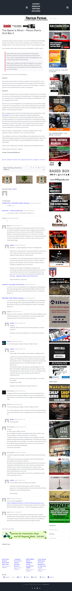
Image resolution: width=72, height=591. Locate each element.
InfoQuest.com (46, 584)
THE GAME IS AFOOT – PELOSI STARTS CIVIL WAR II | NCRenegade (15, 203)
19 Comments (42, 159)
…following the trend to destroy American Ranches (18, 562)
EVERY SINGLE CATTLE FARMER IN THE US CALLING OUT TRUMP (30, 563)
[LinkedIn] (39, 168)
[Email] (43, 168)
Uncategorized (36, 159)
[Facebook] (31, 168)
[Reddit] (36, 168)
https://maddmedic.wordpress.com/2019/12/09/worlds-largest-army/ (25, 503)
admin (4, 159)
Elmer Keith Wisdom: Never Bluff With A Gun (5, 561)
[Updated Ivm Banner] (24, 532)
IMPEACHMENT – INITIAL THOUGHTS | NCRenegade (13, 298)
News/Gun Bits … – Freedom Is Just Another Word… (12, 210)
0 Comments (6, 566)
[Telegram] (43, 170)
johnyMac (12, 245)
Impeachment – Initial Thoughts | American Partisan (13, 284)
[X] (33, 168)
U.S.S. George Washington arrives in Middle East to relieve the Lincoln (42, 563)
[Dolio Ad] (24, 176)
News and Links (29, 159)
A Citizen (9, 341)
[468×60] (18, 24)
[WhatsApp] (41, 168)
